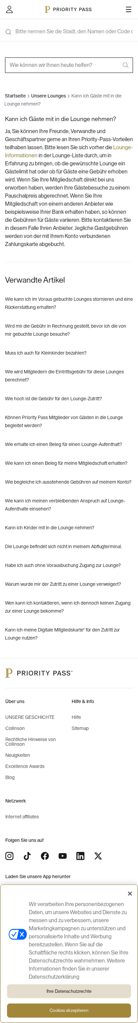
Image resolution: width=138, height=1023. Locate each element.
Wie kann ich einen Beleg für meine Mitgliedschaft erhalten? (66, 463)
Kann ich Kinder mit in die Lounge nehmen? (49, 528)
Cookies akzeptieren (69, 1010)
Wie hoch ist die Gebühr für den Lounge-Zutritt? (53, 399)
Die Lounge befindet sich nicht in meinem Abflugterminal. (63, 546)
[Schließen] (130, 893)
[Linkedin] (80, 856)
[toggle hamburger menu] (129, 9)
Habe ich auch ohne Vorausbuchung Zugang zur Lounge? (63, 565)
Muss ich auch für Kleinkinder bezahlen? (45, 353)
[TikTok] (27, 856)
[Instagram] (9, 856)
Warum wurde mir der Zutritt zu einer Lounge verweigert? (63, 584)
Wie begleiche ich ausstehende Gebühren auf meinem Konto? (68, 482)
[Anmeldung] (9, 9)
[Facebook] (45, 856)
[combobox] (69, 65)
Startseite (15, 96)
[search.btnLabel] (126, 65)
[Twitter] (98, 856)
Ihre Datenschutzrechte (69, 991)
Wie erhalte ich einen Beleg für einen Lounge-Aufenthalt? (63, 444)
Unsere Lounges (48, 96)
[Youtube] (63, 856)
